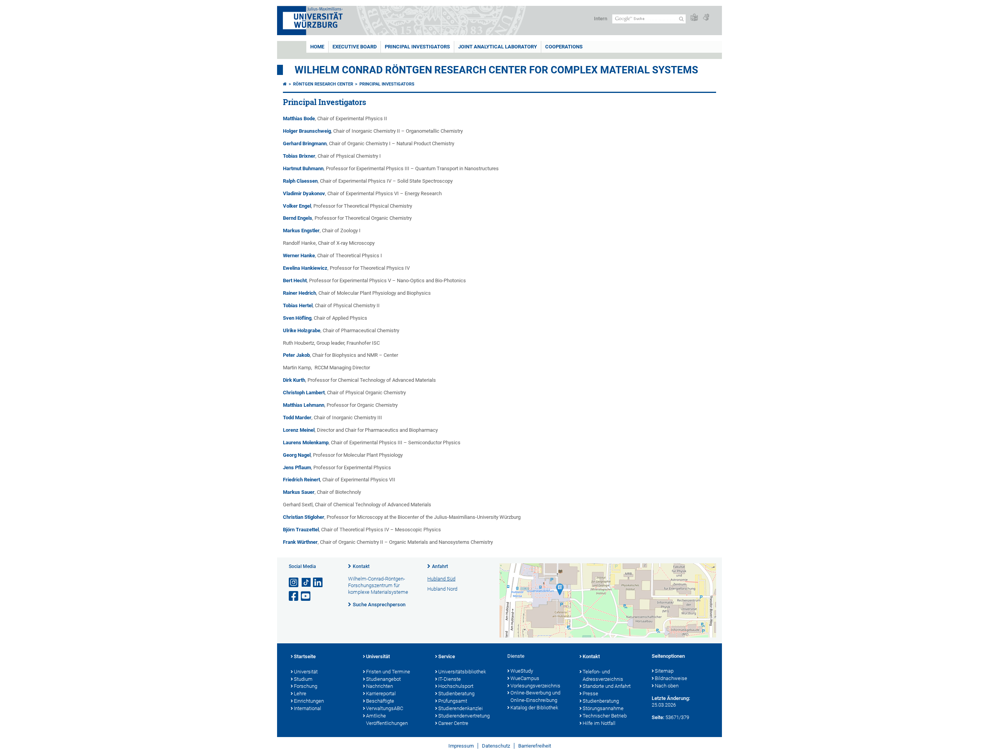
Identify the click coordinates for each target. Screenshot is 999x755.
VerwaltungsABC (384, 708)
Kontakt (361, 566)
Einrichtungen (309, 701)
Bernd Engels (297, 218)
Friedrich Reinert (301, 480)
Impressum (461, 746)
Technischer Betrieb (605, 716)
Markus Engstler (301, 230)
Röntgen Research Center (323, 84)
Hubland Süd (441, 579)
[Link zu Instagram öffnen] (294, 582)
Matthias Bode (299, 118)
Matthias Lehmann (303, 405)
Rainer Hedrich (299, 293)
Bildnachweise (671, 678)
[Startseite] (285, 84)
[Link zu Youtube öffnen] (306, 596)
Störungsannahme (603, 708)
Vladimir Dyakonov (304, 193)
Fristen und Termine (388, 672)
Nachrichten (379, 686)
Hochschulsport (455, 686)
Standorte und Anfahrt (607, 686)
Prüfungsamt (452, 701)
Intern (600, 18)
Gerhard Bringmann (305, 143)
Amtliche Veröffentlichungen (387, 719)
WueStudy (521, 671)
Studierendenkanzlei (460, 708)
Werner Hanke (299, 255)
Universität (306, 672)
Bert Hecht (295, 280)
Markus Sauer (299, 492)
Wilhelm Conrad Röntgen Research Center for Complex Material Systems (496, 70)
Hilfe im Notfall (599, 723)
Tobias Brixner (299, 156)
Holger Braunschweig (307, 131)
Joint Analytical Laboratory (497, 47)
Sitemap (664, 671)
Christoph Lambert (304, 392)
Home (317, 47)
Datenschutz (496, 746)
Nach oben (667, 686)
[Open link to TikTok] (306, 582)
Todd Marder (297, 417)
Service (446, 656)
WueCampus (524, 678)
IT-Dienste (449, 679)
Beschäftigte (380, 701)
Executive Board (354, 47)
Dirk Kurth (294, 380)
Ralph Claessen (300, 181)
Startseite (305, 656)
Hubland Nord (442, 589)
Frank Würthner (300, 542)
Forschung (305, 686)
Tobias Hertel (298, 305)
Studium (303, 679)
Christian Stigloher (303, 517)
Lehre (300, 693)
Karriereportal (381, 693)
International (307, 708)
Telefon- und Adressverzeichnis (603, 675)
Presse (590, 693)
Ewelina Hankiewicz (305, 268)
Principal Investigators (417, 47)
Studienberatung (456, 693)
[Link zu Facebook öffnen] (294, 596)
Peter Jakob (296, 355)
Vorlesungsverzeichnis (535, 686)
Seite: (658, 717)
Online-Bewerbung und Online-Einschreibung (535, 696)
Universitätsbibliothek (462, 672)
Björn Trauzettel (301, 529)
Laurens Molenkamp (306, 442)
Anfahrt (440, 566)
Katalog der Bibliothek (534, 707)
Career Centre (453, 723)
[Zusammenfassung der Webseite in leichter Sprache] (694, 18)
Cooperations (564, 47)
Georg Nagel (297, 455)
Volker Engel (297, 206)
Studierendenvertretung (464, 716)
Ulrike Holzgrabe (301, 330)
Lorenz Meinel (299, 430)
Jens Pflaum (297, 467)
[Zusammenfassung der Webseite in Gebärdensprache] (706, 18)
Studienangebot (383, 679)
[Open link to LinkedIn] (318, 582)
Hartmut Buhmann (303, 168)
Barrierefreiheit (534, 746)
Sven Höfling (297, 318)
